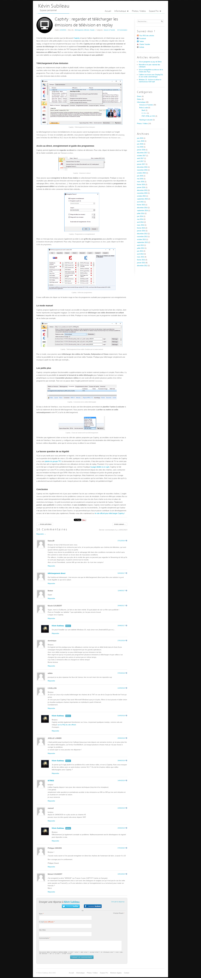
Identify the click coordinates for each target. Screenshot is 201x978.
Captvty (77, 38)
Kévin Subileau (53, 6)
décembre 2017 (142, 153)
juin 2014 (140, 216)
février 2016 (141, 184)
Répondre (51, 566)
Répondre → (41, 534)
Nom (40, 914)
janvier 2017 (141, 164)
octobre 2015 (141, 196)
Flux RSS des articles (146, 35)
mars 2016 (140, 181)
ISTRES (51, 781)
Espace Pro (154, 11)
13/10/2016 (63, 30)
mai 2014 (140, 219)
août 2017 (140, 158)
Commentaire (44, 938)
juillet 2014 (140, 213)
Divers (139, 96)
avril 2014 (140, 222)
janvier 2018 (141, 150)
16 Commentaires (122, 30)
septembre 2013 (142, 242)
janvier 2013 (141, 263)
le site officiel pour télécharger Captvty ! (110, 513)
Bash (143, 110)
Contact (126, 973)
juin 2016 (140, 176)
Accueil (108, 11)
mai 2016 (140, 179)
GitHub (141, 47)
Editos (139, 99)
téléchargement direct (56, 573)
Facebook (142, 38)
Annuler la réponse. (118, 902)
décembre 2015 (142, 190)
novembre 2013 (142, 236)
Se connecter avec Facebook (93, 906)
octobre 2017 (141, 155)
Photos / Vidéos (139, 11)
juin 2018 (140, 144)
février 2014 (141, 228)
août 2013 (140, 245)
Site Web (42, 930)
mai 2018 (140, 147)
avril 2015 (140, 202)
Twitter (141, 41)
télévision (86, 30)
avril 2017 (140, 161)
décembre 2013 (142, 234)
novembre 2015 (142, 193)
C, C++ (144, 113)
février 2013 (141, 260)
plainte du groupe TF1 (53, 461)
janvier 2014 (141, 231)
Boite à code (143, 107)
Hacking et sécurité (145, 120)
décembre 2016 (142, 167)
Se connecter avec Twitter (71, 906)
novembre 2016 (142, 170)
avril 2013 (140, 254)
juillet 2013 (140, 248)
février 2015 (141, 205)
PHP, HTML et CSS (148, 116)
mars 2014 (140, 225)
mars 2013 (140, 257)
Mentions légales (116, 973)
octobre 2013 (141, 239)
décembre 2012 (142, 265)
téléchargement (79, 30)
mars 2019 (140, 141)
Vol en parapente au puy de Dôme (150, 62)
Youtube (92, 30)
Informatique (120, 11)
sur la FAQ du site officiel (67, 725)
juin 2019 (140, 138)
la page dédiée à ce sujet (99, 467)
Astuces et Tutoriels (109, 30)
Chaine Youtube (144, 44)
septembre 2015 (142, 199)
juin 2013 (140, 251)
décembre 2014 (142, 207)
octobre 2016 (141, 173)
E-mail (41, 922)
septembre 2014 (142, 210)
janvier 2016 (141, 187)
